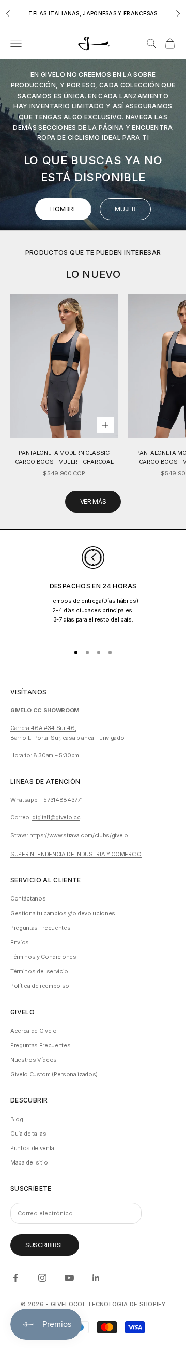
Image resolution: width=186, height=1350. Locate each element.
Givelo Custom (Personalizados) (54, 1074)
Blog (16, 1119)
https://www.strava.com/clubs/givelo (78, 835)
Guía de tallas (28, 1133)
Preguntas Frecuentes (40, 928)
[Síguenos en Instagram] (42, 1278)
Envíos (19, 942)
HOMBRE (63, 209)
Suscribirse (44, 1245)
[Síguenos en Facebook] (15, 1278)
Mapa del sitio (29, 1162)
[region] (93, 590)
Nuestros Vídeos (33, 1059)
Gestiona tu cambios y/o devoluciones (62, 913)
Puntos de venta (32, 1148)
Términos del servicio (39, 971)
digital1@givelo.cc (56, 817)
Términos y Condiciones (43, 956)
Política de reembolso (39, 985)
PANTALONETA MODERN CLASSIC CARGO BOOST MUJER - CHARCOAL (64, 457)
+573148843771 (61, 799)
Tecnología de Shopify (126, 1304)
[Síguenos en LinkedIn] (96, 1278)
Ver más (93, 501)
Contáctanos (27, 898)
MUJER (125, 209)
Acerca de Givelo (33, 1030)
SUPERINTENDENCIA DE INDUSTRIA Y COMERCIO (76, 854)
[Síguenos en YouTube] (69, 1278)
